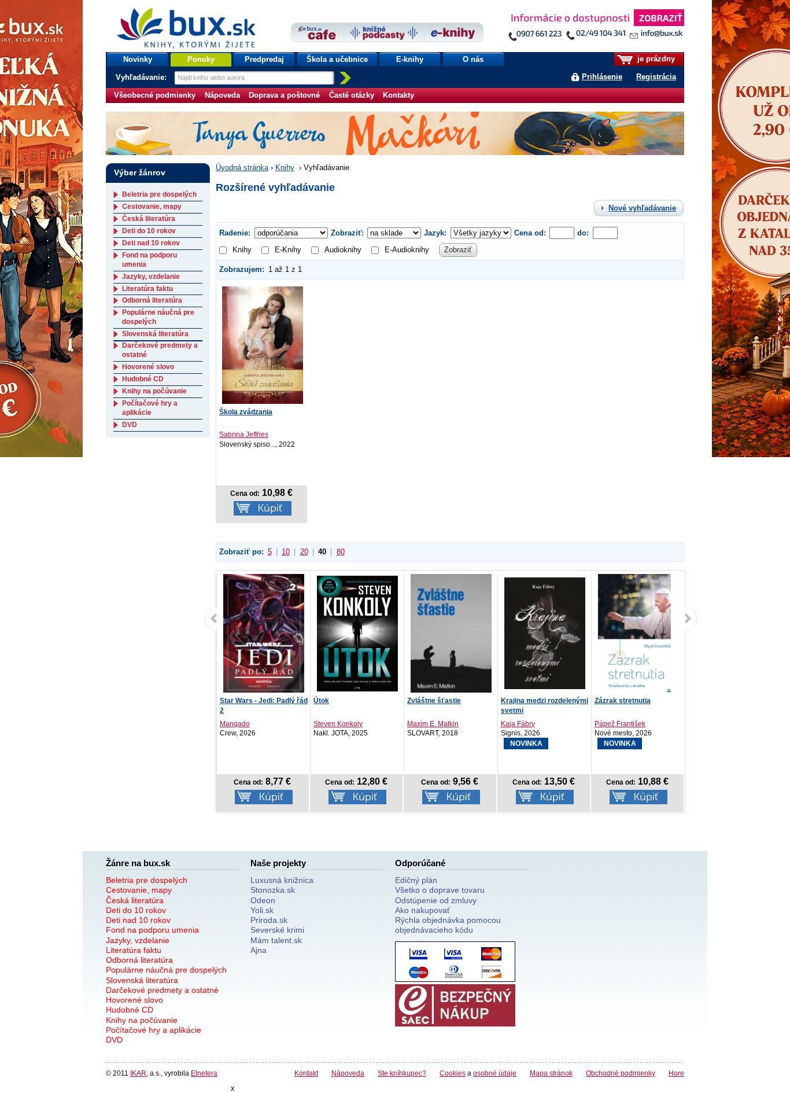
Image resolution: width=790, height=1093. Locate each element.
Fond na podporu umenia (152, 929)
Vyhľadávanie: (142, 77)
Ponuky (201, 59)
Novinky (137, 59)
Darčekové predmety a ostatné (162, 990)
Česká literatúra (148, 219)
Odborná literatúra (152, 300)
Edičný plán (416, 880)
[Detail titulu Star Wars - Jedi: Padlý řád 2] (263, 634)
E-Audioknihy (407, 249)
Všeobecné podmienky (154, 95)
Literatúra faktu (147, 289)
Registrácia (656, 76)
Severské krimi (277, 929)
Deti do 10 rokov (149, 231)
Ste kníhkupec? (402, 1073)
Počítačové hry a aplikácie (150, 408)
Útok (321, 701)
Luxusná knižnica (281, 880)
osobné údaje (494, 1073)
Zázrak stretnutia (623, 701)
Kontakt (306, 1073)
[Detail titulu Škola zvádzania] (262, 344)
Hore (676, 1073)
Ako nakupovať (422, 910)
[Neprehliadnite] (595, 27)
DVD (129, 425)
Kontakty (398, 95)
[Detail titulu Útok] (357, 633)
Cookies (453, 1073)
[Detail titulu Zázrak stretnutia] (638, 636)
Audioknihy (342, 249)
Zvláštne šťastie (434, 701)
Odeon (262, 900)
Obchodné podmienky (620, 1073)
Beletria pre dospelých (159, 194)
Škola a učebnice (337, 59)
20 (304, 551)
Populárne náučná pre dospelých (166, 969)
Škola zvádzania (245, 412)
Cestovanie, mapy (152, 207)
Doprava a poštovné (284, 95)
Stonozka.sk (272, 890)
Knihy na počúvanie (154, 391)
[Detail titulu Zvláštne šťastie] (451, 639)
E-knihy (409, 59)
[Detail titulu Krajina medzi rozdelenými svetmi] (544, 633)
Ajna (258, 950)
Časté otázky (351, 95)
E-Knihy (288, 249)
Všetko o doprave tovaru (440, 890)
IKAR (138, 1073)
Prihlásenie (602, 76)
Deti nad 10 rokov (151, 243)
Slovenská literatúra (155, 334)
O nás (473, 59)
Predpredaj (264, 59)
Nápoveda (222, 95)
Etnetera (204, 1073)
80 (341, 551)
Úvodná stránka (242, 167)
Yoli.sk (262, 910)
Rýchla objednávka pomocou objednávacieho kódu (448, 924)
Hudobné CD (143, 379)
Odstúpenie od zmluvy (436, 900)
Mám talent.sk (276, 940)
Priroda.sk (268, 920)
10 (286, 551)
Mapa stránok (551, 1073)
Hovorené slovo (148, 367)
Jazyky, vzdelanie (151, 277)
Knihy (284, 167)
